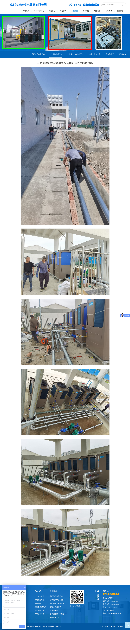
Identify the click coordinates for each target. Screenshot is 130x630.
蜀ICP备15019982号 (55, 626)
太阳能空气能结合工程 (75, 54)
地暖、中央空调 (94, 54)
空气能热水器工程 (55, 54)
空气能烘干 (110, 54)
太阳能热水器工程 (38, 54)
